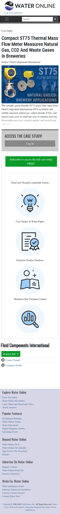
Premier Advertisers (11, 473)
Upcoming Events (10, 431)
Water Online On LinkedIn (14, 447)
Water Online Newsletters (13, 400)
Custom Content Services (13, 492)
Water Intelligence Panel (13, 486)
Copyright (6, 504)
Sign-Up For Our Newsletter (14, 451)
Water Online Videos (11, 421)
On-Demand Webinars (12, 418)
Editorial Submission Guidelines (16, 489)
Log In (8, 12)
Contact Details (12, 360)
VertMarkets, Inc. (28, 504)
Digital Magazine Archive (13, 428)
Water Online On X (10, 444)
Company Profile (13, 365)
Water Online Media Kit (13, 470)
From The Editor (9, 397)
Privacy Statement (17, 507)
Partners (6, 454)
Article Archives (9, 407)
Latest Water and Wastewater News (18, 404)
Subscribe (18, 12)
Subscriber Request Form (35, 507)
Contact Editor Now (11, 496)
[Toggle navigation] (6, 19)
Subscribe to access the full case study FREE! (31, 161)
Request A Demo (9, 466)
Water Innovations (10, 425)
